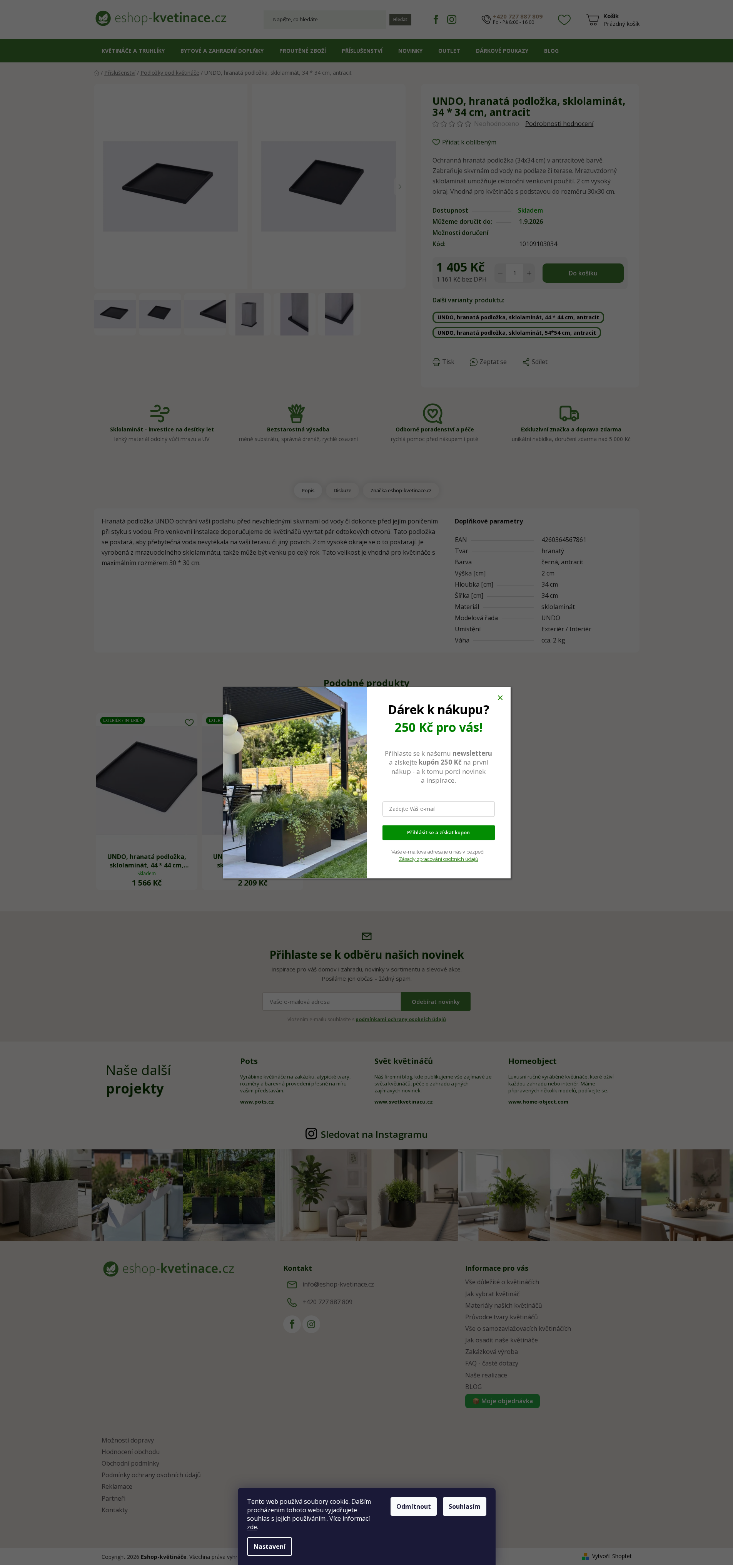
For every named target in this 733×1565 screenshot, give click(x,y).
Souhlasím (465, 1506)
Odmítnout (413, 1506)
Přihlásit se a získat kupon (438, 832)
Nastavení (270, 1546)
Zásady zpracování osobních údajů (438, 859)
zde (252, 1527)
